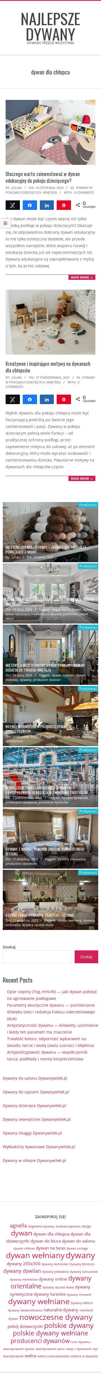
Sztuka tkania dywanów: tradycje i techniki (40, 915)
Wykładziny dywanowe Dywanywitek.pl (39, 1146)
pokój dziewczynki (25, 1326)
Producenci (88, 504)
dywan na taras (50, 1248)
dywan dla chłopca (51, 1234)
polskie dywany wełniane (50, 1333)
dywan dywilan (63, 675)
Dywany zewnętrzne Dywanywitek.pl (37, 1119)
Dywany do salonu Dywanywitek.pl (35, 1078)
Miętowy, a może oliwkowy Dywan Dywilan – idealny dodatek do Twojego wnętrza (45, 668)
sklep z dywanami (79, 1349)
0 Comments (84, 192)
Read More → (82, 277)
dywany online (53, 1279)
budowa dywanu (68, 1226)
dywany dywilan (22, 1270)
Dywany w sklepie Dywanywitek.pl (34, 1160)
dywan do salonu (78, 1241)
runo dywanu (80, 1342)
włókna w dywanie (84, 1356)
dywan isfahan (24, 1248)
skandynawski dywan (19, 1349)
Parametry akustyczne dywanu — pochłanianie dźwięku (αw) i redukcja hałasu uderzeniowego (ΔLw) (51, 1011)
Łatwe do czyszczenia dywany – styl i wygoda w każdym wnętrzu (50, 602)
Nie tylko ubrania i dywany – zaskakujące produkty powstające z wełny (46, 550)
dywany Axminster (55, 1264)
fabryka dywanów (75, 798)
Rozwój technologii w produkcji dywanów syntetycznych (38, 729)
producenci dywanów (21, 802)
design (86, 1226)
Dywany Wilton (82, 1303)
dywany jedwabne (55, 1272)
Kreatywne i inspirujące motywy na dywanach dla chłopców (48, 367)
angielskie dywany (41, 1226)
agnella (18, 1225)
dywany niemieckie (72, 859)
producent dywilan (47, 680)
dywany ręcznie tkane (38, 925)
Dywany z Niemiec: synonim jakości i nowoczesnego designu (45, 852)
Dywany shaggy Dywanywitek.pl (32, 1133)
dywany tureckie (50, 1294)
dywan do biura (68, 736)
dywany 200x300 (23, 1263)
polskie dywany (69, 1325)
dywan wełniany (70, 920)
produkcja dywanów (53, 802)
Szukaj (9, 947)
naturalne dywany (60, 1310)
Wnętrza (50, 192)
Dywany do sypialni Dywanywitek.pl (36, 1092)
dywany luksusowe (84, 1272)
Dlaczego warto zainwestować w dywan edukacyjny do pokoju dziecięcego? (43, 177)
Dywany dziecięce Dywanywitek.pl (34, 1105)
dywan (76, 609)
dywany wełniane (39, 1301)
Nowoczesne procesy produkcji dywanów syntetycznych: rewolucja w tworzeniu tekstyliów (47, 790)
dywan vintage (77, 1248)
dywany (25, 680)
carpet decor (61, 609)
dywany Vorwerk (79, 1295)
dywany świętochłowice (25, 1310)
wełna (30, 1355)
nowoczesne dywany (46, 614)
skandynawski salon (50, 1349)
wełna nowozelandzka (53, 1356)
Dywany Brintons (82, 1264)
